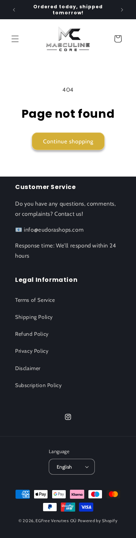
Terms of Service (35, 300)
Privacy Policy (31, 350)
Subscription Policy (38, 385)
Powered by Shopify (98, 520)
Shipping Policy (34, 317)
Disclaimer (27, 368)
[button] (15, 39)
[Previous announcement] (14, 10)
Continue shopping (68, 141)
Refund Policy (32, 333)
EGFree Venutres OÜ (56, 520)
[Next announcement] (122, 10)
